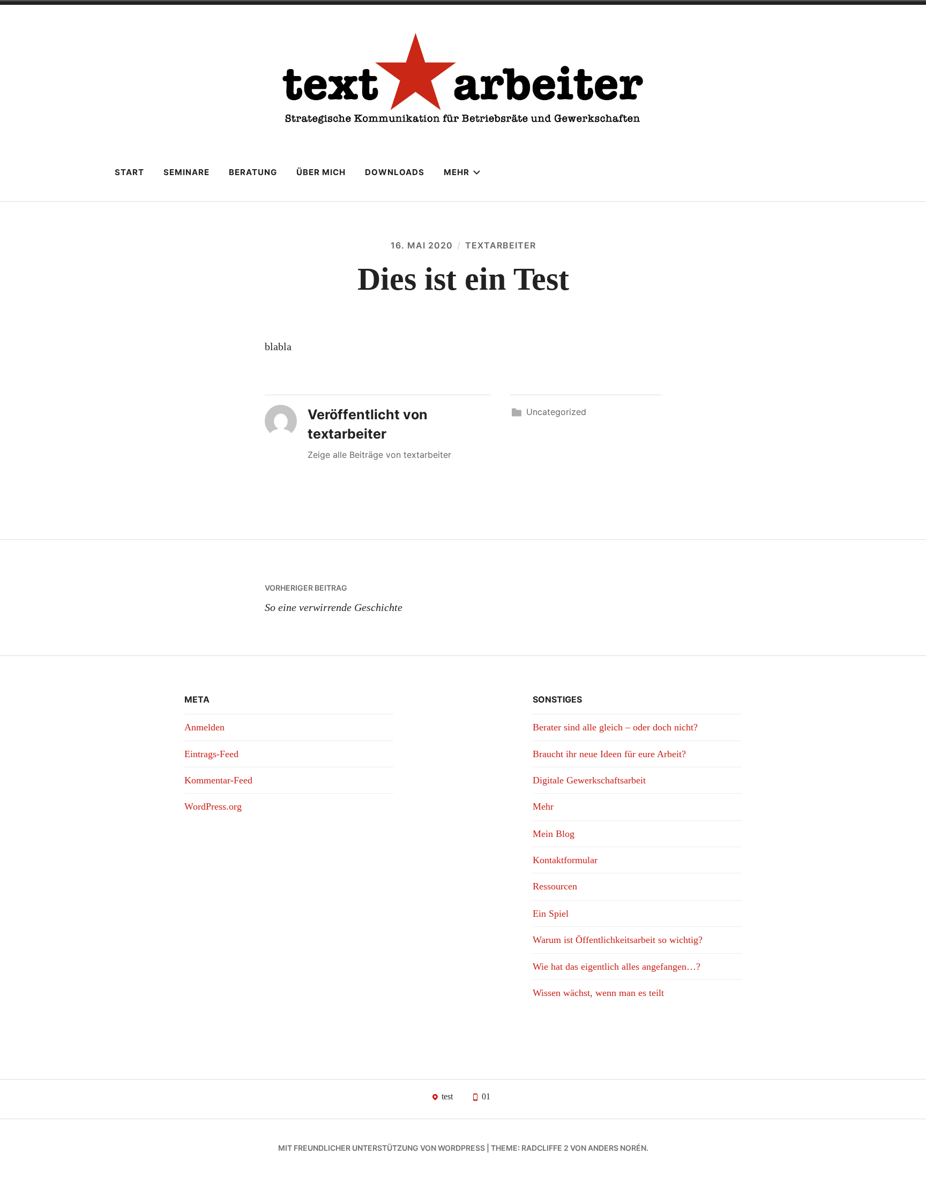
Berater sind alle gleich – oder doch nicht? (615, 727)
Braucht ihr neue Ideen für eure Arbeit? (609, 754)
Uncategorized (556, 411)
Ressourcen (555, 886)
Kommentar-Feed (218, 780)
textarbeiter (500, 245)
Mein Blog (553, 833)
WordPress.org (213, 806)
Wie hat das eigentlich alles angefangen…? (616, 966)
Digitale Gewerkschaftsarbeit (589, 780)
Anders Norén (617, 1147)
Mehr (456, 172)
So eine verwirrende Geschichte (333, 598)
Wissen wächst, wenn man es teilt (598, 992)
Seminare (186, 172)
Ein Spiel (551, 913)
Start (129, 172)
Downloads (394, 172)
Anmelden (204, 727)
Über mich (321, 172)
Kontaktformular (565, 860)
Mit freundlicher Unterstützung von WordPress (381, 1147)
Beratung (253, 172)
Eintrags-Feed (211, 754)
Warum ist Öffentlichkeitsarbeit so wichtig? (618, 939)
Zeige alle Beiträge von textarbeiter (379, 454)
